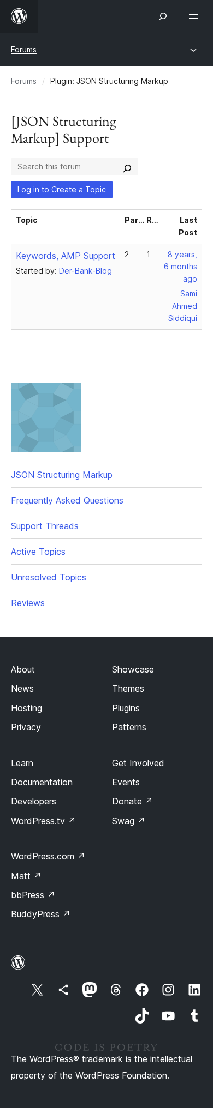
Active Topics (38, 551)
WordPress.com (48, 856)
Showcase (133, 669)
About (23, 669)
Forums (24, 49)
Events (126, 782)
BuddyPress (40, 914)
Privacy (26, 727)
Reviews (28, 602)
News (22, 688)
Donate (132, 801)
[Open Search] (162, 16)
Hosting (26, 708)
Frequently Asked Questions (67, 500)
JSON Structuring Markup (62, 474)
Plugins (126, 708)
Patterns (129, 727)
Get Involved (138, 763)
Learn (22, 763)
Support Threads (45, 525)
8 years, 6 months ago (180, 267)
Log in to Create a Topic (61, 189)
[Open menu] (195, 16)
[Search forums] (127, 166)
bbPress (33, 894)
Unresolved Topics (48, 577)
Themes (128, 688)
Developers (33, 801)
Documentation (42, 782)
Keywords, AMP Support (65, 255)
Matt (26, 875)
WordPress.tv (43, 820)
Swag (128, 820)
